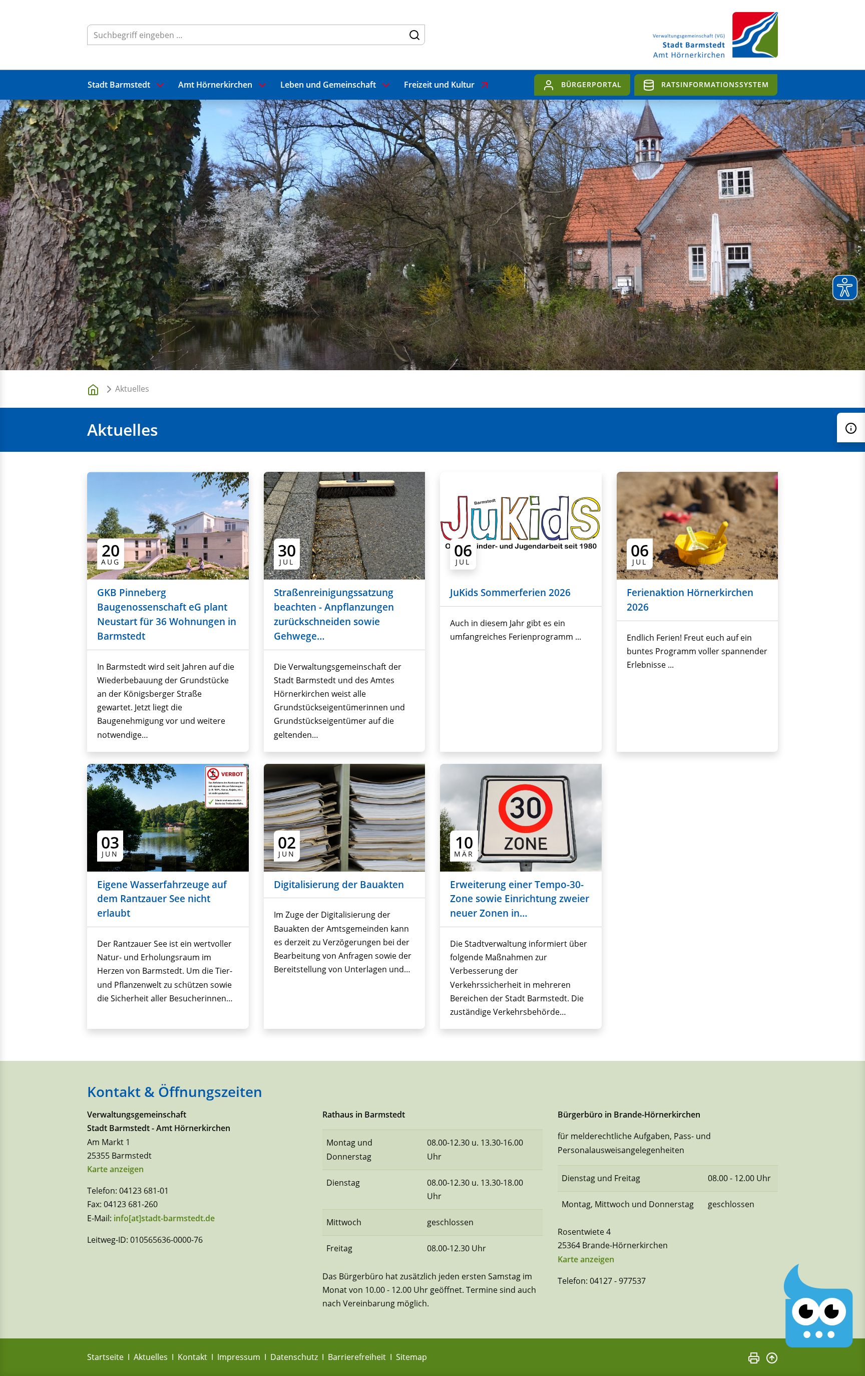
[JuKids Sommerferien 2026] (521, 524)
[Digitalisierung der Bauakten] (344, 816)
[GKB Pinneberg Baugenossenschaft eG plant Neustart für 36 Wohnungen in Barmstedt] (168, 524)
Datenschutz (294, 1356)
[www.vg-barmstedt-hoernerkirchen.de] (95, 389)
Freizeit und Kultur (439, 84)
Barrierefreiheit (357, 1356)
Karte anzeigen (115, 1169)
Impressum (238, 1356)
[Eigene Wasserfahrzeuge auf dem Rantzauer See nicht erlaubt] (168, 816)
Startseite (105, 1356)
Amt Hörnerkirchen (215, 84)
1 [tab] (92, 334)
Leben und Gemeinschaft (328, 84)
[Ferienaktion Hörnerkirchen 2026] (697, 524)
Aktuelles (151, 1356)
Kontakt (192, 1356)
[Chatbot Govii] (818, 1306)
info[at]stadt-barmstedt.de (164, 1218)
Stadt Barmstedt (119, 84)
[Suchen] (414, 34)
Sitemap (411, 1356)
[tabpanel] (432, 235)
